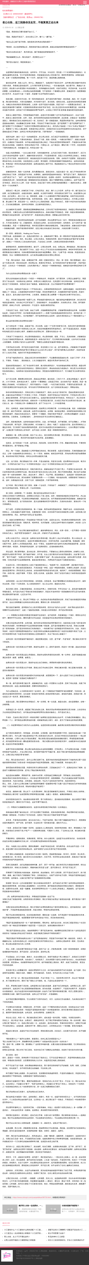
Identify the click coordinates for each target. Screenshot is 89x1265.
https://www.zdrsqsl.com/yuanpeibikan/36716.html (32, 1197)
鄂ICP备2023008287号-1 (25, 1258)
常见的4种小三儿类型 (56, 1237)
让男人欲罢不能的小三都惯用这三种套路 (19, 1240)
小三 (32, 32)
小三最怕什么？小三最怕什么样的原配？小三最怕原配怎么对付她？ (23, 1230)
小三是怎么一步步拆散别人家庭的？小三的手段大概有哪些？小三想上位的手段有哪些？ (23, 1233)
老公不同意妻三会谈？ (56, 1233)
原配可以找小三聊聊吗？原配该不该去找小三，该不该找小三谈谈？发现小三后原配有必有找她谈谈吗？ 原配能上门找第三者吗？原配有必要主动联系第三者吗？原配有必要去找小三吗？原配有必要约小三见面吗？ (67, 1230)
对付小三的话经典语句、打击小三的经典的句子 (66, 1240)
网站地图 (39, 1258)
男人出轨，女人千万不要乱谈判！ (17, 1237)
